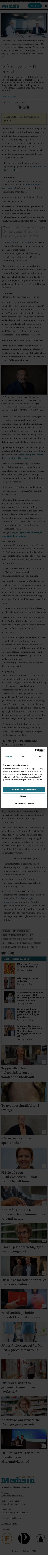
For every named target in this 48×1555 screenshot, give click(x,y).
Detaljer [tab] (24, 757)
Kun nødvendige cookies (24, 803)
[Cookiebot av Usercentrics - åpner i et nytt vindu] (35, 750)
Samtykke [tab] (9, 757)
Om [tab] (39, 757)
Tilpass (23, 796)
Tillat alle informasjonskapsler (24, 789)
